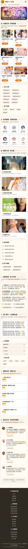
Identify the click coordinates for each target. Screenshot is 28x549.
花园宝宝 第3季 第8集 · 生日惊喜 (11, 326)
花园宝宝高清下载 (16, 96)
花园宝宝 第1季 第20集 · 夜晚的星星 (12, 327)
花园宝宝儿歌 (15, 99)
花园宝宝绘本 (15, 102)
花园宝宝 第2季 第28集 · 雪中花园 (11, 333)
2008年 (10, 361)
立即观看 (5, 43)
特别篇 (4, 364)
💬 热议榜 (14, 350)
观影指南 (14, 519)
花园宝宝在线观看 (17, 266)
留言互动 (14, 523)
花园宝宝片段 (14, 536)
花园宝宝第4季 (15, 93)
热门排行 (14, 526)
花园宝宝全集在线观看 (20, 293)
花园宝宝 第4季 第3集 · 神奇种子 (11, 331)
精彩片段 (14, 500)
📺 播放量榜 (14, 344)
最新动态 (14, 521)
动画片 (5, 4)
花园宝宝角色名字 (16, 269)
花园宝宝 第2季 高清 (9, 249)
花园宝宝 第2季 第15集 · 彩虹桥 (11, 324)
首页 (2, 4)
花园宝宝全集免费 (7, 266)
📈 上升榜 (14, 354)
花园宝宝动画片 (14, 532)
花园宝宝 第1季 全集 (9, 246)
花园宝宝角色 (6, 99)
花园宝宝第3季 (6, 93)
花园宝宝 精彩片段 (9, 259)
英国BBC (18, 109)
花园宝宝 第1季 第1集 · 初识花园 (11, 322)
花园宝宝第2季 (15, 90)
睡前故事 (5, 112)
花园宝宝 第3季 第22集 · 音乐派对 (11, 335)
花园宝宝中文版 (6, 96)
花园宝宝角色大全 (9, 256)
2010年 (22, 361)
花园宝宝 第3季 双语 (9, 252)
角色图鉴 (14, 498)
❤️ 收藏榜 (14, 347)
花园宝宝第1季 (6, 90)
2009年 (16, 361)
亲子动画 (5, 109)
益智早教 (12, 109)
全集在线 (14, 496)
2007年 (4, 361)
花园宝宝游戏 (6, 102)
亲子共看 (14, 538)
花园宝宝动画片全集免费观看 (14, 279)
